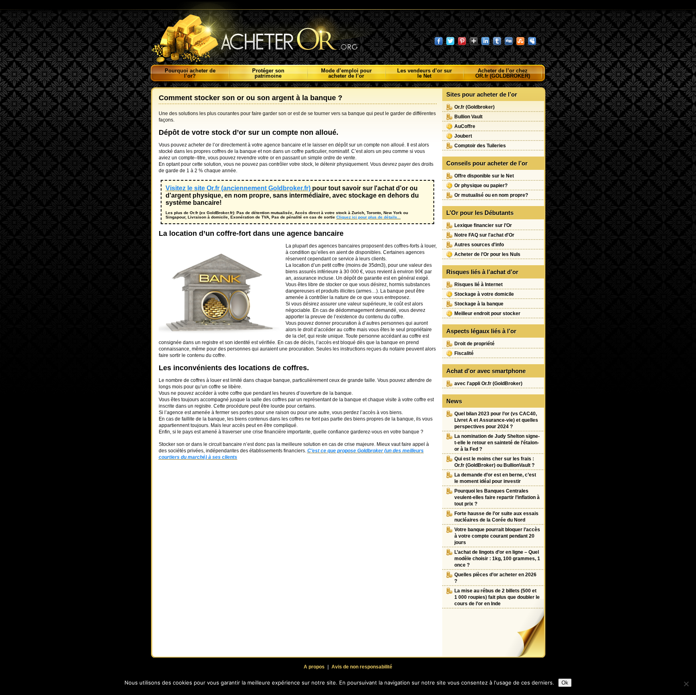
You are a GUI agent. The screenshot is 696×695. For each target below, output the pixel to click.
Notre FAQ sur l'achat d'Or (484, 235)
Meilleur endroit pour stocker (487, 313)
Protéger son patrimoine (268, 73)
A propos (314, 667)
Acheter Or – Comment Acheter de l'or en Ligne (263, 34)
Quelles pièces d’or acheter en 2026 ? (495, 578)
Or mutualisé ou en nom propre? (491, 195)
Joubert (463, 136)
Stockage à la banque (478, 304)
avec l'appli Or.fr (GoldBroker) (488, 383)
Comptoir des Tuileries (480, 145)
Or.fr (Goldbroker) (474, 107)
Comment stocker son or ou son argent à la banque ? (250, 98)
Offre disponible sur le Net (484, 176)
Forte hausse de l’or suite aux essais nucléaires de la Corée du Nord (496, 517)
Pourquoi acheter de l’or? (190, 73)
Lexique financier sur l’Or (483, 225)
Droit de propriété (474, 343)
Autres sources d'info (479, 244)
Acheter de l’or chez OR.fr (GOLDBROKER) (502, 73)
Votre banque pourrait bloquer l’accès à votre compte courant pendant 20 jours (497, 536)
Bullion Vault (468, 117)
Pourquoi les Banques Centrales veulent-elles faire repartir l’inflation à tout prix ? (497, 497)
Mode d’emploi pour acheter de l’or (346, 73)
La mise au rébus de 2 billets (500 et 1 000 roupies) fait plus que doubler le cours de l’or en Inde (497, 597)
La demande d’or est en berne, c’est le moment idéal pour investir (495, 478)
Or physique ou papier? (481, 185)
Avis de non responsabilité (361, 667)
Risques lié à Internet (478, 284)
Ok (564, 683)
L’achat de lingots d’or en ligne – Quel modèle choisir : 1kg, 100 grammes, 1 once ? (497, 558)
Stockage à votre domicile (484, 294)
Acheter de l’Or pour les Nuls (487, 254)
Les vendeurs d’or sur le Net (424, 73)
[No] (686, 684)
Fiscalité (464, 353)
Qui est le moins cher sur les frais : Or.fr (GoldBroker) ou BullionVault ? (494, 462)
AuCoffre (464, 126)
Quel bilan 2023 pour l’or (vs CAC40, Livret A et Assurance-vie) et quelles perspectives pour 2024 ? (496, 420)
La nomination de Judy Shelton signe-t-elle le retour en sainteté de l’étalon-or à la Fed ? (497, 442)
